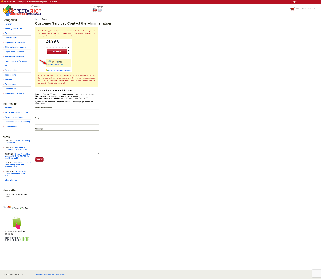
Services (8, 80)
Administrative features (14, 56)
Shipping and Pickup (13, 29)
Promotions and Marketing (16, 61)
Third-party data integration (16, 47)
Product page (10, 33)
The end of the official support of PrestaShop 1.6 (17, 173)
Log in (294, 2)
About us (8, 108)
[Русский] (99, 12)
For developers (11, 126)
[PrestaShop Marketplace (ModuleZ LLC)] (22, 16)
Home (37, 19)
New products (49, 275)
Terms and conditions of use (16, 112)
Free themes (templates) (15, 93)
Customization (11, 70)
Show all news (11, 180)
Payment (8, 24)
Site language (97, 7)
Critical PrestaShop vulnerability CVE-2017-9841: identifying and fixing (17, 156)
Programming (10, 84)
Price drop (39, 275)
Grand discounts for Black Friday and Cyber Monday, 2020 (18, 165)
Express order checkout (15, 42)
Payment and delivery (14, 117)
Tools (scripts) (11, 75)
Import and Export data (14, 52)
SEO (7, 66)
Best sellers (60, 275)
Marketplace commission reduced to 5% (16, 148)
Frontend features (12, 38)
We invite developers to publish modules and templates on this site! (30, 2)
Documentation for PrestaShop (17, 122)
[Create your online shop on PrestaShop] (17, 242)
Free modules (10, 89)
